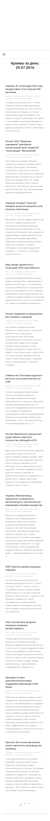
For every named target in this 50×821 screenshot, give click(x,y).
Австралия (9, 752)
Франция (8, 691)
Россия (8, 155)
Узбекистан (9, 386)
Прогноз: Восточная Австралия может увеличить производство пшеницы (23, 745)
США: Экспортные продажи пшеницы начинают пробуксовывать (20, 625)
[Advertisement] (25, 25)
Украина (8, 96)
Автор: (26, 96)
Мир (7, 272)
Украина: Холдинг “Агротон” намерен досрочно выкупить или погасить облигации (24, 206)
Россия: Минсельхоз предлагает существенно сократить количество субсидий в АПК (23, 437)
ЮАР (7, 574)
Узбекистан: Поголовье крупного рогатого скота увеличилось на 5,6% (23, 378)
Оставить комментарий (23, 98)
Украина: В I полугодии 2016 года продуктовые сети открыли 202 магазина (24, 89)
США (7, 632)
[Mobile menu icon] (4, 54)
